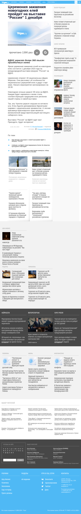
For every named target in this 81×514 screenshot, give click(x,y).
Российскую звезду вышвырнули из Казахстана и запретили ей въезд (65, 429)
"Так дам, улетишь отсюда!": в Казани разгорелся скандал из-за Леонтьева (41, 196)
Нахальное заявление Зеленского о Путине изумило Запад (66, 434)
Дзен (46, 490)
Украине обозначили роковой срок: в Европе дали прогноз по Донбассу (17, 206)
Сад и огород (37, 2)
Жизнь (44, 2)
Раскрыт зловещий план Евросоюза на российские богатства (41, 205)
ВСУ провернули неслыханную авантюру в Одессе (40, 424)
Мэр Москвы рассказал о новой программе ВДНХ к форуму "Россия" (28, 140)
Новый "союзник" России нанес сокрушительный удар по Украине (37, 409)
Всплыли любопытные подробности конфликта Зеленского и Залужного (65, 424)
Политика (21, 2)
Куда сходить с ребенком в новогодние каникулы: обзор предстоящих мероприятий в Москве (30, 151)
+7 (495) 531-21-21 (66, 484)
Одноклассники (51, 483)
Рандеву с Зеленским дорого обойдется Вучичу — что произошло (13, 429)
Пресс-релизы (51, 2)
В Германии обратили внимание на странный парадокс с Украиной (17, 215)
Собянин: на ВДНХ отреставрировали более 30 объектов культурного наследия (31, 145)
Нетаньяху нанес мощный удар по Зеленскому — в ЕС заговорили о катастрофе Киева (40, 429)
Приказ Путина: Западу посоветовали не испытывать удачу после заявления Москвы (67, 409)
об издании (25, 479)
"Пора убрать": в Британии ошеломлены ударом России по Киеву (39, 419)
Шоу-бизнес (14, 2)
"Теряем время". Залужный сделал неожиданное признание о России (16, 196)
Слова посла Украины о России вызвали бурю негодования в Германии (66, 414)
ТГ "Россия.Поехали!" (36, 126)
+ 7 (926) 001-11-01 (66, 490)
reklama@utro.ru (65, 492)
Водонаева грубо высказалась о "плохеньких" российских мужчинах (40, 214)
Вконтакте (49, 479)
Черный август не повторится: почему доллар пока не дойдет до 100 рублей (65, 419)
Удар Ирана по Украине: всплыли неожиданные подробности (11, 409)
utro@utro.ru (64, 486)
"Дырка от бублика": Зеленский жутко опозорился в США (12, 414)
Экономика (28, 2)
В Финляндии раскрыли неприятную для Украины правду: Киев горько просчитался (40, 414)
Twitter (48, 486)
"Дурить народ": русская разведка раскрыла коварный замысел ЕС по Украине (12, 420)
